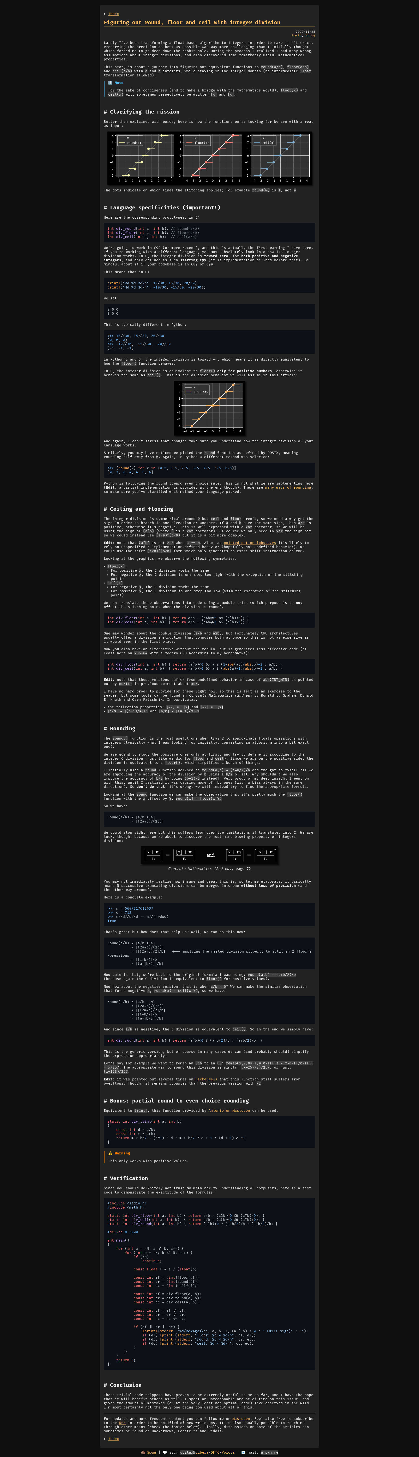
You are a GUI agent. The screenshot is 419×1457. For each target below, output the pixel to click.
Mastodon (241, 1419)
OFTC (215, 1452)
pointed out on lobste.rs (250, 543)
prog (311, 35)
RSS (122, 1423)
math (298, 35)
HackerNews (206, 1079)
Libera (202, 1452)
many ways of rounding (288, 488)
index (113, 14)
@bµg (151, 1452)
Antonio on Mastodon (229, 1111)
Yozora (228, 1452)
